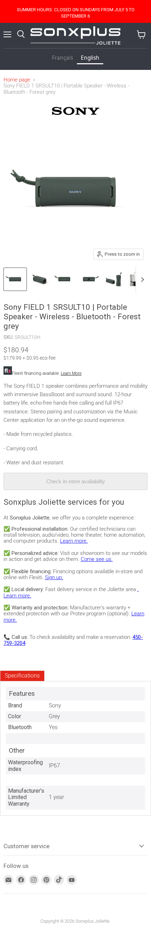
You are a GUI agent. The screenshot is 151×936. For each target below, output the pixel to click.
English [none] (90, 57)
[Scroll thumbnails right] (141, 280)
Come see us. (97, 559)
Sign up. (54, 577)
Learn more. (74, 541)
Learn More (71, 373)
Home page (17, 80)
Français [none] (62, 57)
